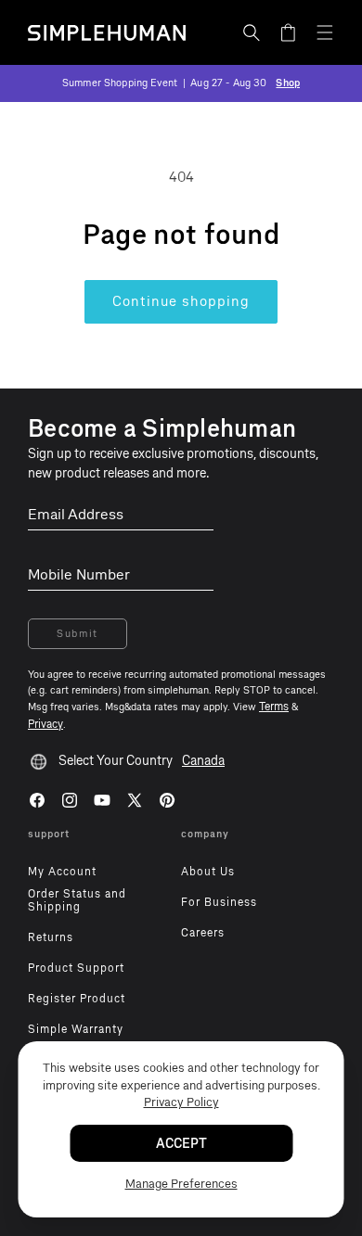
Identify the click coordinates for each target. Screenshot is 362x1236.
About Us (208, 871)
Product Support (76, 968)
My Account (62, 871)
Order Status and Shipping (77, 900)
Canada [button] (203, 761)
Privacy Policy (181, 1102)
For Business (219, 902)
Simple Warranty (75, 1029)
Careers (203, 932)
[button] (251, 32)
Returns (50, 937)
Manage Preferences (181, 1184)
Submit (77, 634)
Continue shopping (181, 301)
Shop (288, 83)
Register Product (76, 998)
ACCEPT (181, 1144)
